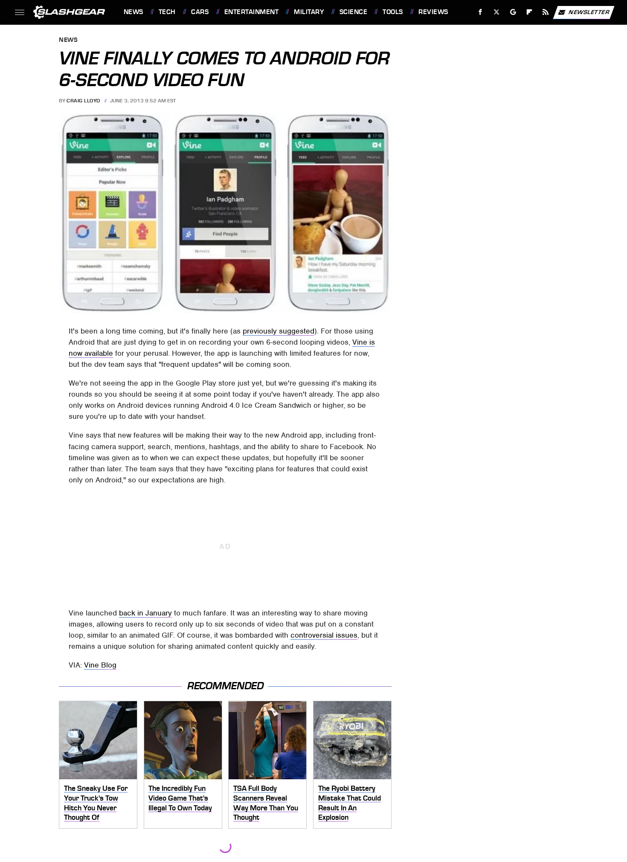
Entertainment (251, 12)
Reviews (433, 12)
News (133, 12)
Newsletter (589, 12)
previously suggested (278, 331)
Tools (393, 12)
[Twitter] (496, 12)
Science (353, 12)
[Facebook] (480, 12)
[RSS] (545, 12)
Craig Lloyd (83, 101)
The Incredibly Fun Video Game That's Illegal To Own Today (180, 798)
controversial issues (323, 635)
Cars (200, 12)
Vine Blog (100, 665)
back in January (145, 613)
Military (309, 12)
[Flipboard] (529, 12)
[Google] (513, 12)
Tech (167, 12)
